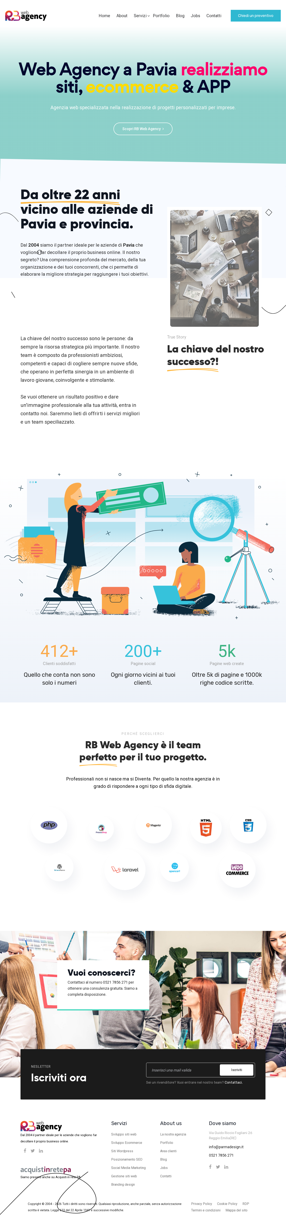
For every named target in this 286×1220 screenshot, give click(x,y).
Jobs (195, 15)
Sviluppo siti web (124, 1134)
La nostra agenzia (173, 1134)
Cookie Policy (227, 1204)
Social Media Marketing (128, 1168)
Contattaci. (234, 1082)
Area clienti (168, 1151)
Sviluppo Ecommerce (126, 1143)
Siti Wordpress (122, 1151)
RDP (245, 1204)
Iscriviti (236, 1070)
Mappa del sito (236, 1210)
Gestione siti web (124, 1176)
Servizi (140, 15)
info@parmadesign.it (226, 1147)
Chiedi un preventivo (255, 15)
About (122, 15)
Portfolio (161, 15)
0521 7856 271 (221, 1155)
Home (104, 15)
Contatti (213, 15)
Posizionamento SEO (126, 1159)
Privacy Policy (201, 1204)
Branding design (123, 1185)
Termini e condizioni (205, 1210)
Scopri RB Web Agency (142, 129)
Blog (180, 15)
